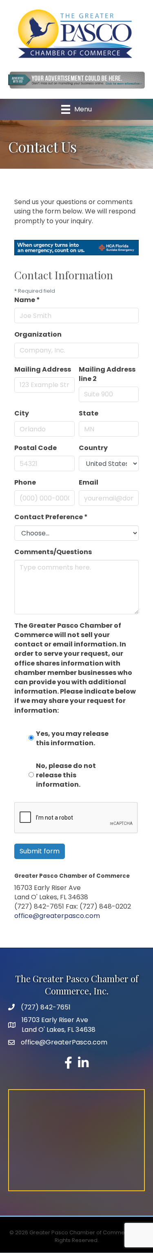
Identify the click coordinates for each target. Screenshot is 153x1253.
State (88, 413)
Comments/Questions (53, 552)
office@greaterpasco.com (57, 915)
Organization (38, 334)
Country (93, 447)
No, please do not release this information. (66, 775)
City (21, 413)
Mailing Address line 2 (107, 374)
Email (88, 482)
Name (27, 300)
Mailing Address (42, 369)
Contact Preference (51, 517)
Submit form (40, 851)
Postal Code (35, 447)
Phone (25, 482)
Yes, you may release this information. (72, 738)
